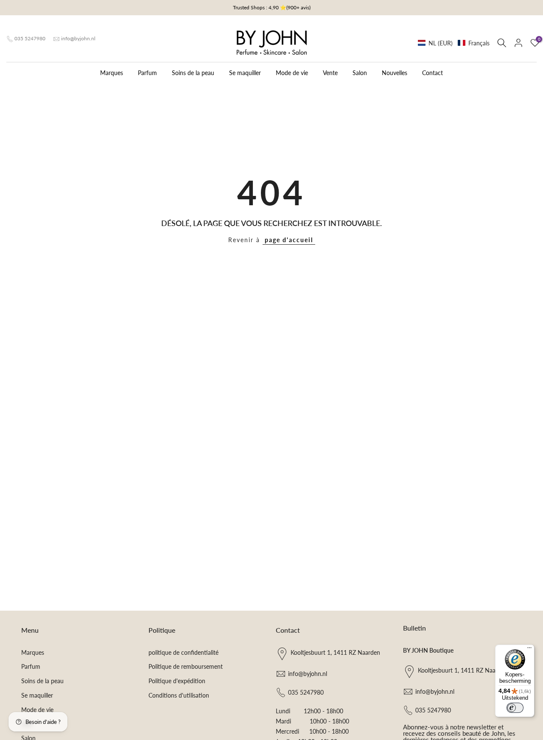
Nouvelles (394, 72)
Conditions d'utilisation (178, 695)
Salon (360, 72)
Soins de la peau (193, 72)
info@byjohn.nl (78, 38)
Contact (432, 72)
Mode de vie (292, 72)
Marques (111, 72)
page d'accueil (289, 239)
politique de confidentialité (183, 652)
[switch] (515, 708)
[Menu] (529, 650)
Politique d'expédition (176, 680)
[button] (454, 43)
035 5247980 (29, 38)
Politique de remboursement (185, 666)
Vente (330, 72)
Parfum (147, 72)
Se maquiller (245, 72)
